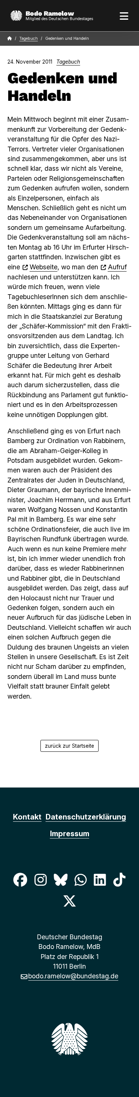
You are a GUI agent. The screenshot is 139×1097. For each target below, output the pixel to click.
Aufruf (117, 267)
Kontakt (27, 816)
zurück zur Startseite (69, 746)
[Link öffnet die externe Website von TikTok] (119, 880)
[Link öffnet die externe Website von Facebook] (20, 880)
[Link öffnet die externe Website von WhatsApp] (80, 880)
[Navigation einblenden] (124, 15)
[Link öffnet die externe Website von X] (69, 900)
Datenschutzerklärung (86, 816)
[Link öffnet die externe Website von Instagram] (40, 880)
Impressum (69, 833)
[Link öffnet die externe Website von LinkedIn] (100, 880)
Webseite (43, 267)
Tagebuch (28, 38)
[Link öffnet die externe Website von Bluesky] (60, 880)
